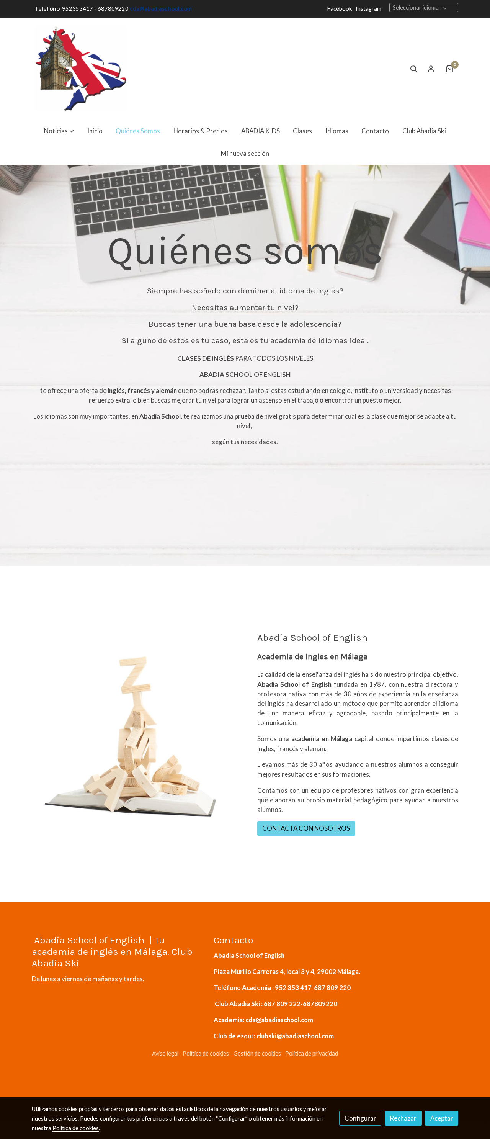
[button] (59, 130)
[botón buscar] (413, 68)
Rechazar (403, 1118)
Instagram (368, 8)
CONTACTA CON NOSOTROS (306, 828)
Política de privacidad (311, 1053)
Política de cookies (206, 1053)
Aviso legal (165, 1053)
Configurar (360, 1118)
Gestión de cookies (257, 1053)
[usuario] (431, 68)
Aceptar (441, 1118)
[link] (81, 68)
